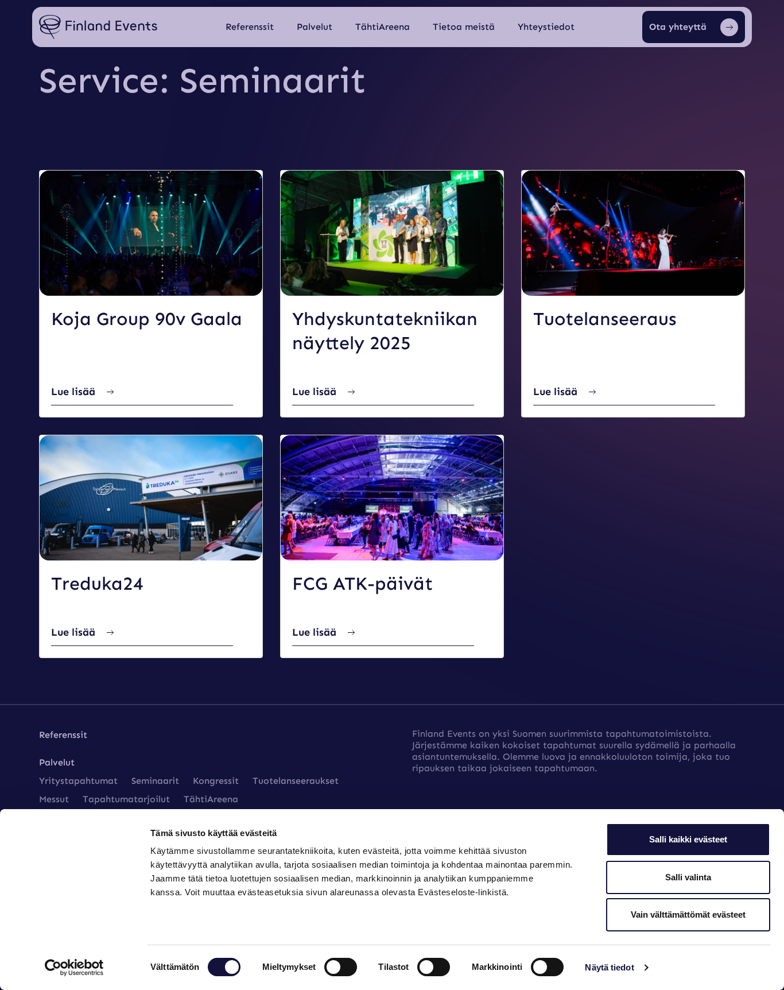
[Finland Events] (98, 27)
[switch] (340, 967)
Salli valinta (688, 877)
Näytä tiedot (609, 967)
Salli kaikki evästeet (688, 839)
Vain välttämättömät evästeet (688, 914)
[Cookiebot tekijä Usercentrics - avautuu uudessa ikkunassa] (74, 967)
